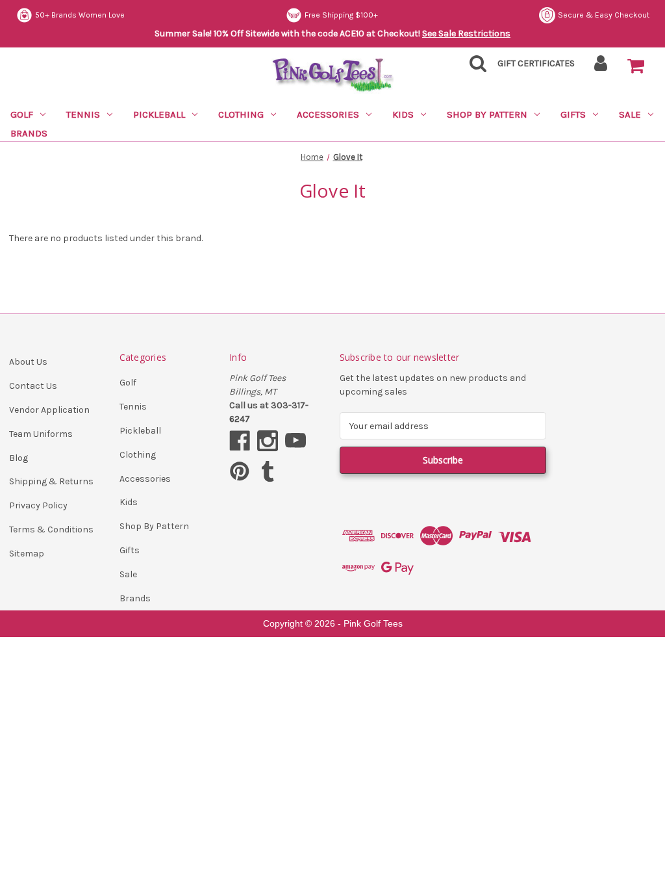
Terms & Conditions (51, 529)
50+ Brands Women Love (80, 15)
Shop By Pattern (487, 114)
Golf (21, 114)
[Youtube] (295, 440)
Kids (403, 114)
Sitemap (26, 553)
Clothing (241, 114)
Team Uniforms (41, 433)
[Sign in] (601, 67)
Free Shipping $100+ (341, 15)
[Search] (474, 67)
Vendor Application (49, 409)
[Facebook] (239, 440)
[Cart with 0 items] (635, 66)
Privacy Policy (38, 505)
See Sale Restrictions (466, 33)
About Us (28, 361)
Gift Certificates (536, 63)
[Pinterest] (239, 471)
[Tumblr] (267, 471)
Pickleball (159, 114)
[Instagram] (267, 440)
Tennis (83, 114)
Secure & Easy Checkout (603, 15)
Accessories (328, 114)
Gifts (573, 114)
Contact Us (33, 385)
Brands (28, 133)
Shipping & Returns (51, 481)
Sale (630, 114)
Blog (18, 458)
